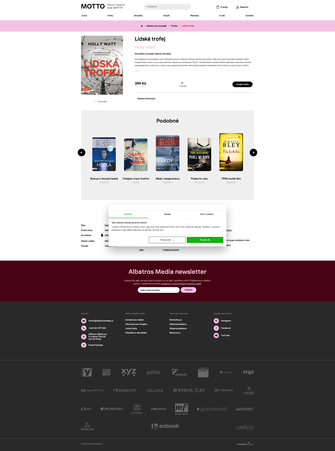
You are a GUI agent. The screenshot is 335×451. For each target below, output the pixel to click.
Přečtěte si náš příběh (136, 333)
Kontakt (249, 15)
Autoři (166, 15)
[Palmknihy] (111, 409)
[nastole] (179, 372)
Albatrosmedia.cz (178, 324)
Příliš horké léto (231, 178)
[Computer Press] (203, 372)
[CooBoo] (107, 372)
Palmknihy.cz (175, 320)
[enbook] (165, 426)
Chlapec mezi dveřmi (136, 178)
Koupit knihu (242, 84)
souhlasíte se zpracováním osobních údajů (181, 283)
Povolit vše (205, 240)
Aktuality (138, 15)
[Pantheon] (137, 409)
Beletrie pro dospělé (157, 26)
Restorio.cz (174, 333)
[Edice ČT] (86, 409)
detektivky (226, 230)
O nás (222, 15)
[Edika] (153, 372)
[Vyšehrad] (224, 390)
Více (137, 70)
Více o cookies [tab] (206, 214)
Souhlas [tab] (128, 214)
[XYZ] (129, 372)
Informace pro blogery (136, 324)
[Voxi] (248, 390)
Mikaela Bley (231, 182)
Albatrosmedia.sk (178, 328)
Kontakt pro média (134, 320)
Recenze (194, 15)
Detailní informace (146, 98)
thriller (108, 225)
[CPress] (225, 372)
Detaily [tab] (167, 214)
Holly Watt (145, 47)
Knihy (110, 15)
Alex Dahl (135, 182)
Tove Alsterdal (199, 182)
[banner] (93, 6)
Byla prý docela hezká (104, 178)
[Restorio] (87, 426)
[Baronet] (245, 409)
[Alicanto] (155, 390)
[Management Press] (248, 372)
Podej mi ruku (199, 178)
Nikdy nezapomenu (168, 178)
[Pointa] (158, 409)
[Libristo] (245, 426)
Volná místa (131, 328)
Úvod (84, 15)
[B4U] (92, 390)
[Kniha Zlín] (189, 390)
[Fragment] (125, 390)
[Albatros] (86, 372)
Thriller (174, 26)
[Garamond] (212, 409)
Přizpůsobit (165, 240)
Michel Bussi (104, 182)
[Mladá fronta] (181, 409)
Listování (102, 101)
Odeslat (188, 290)
